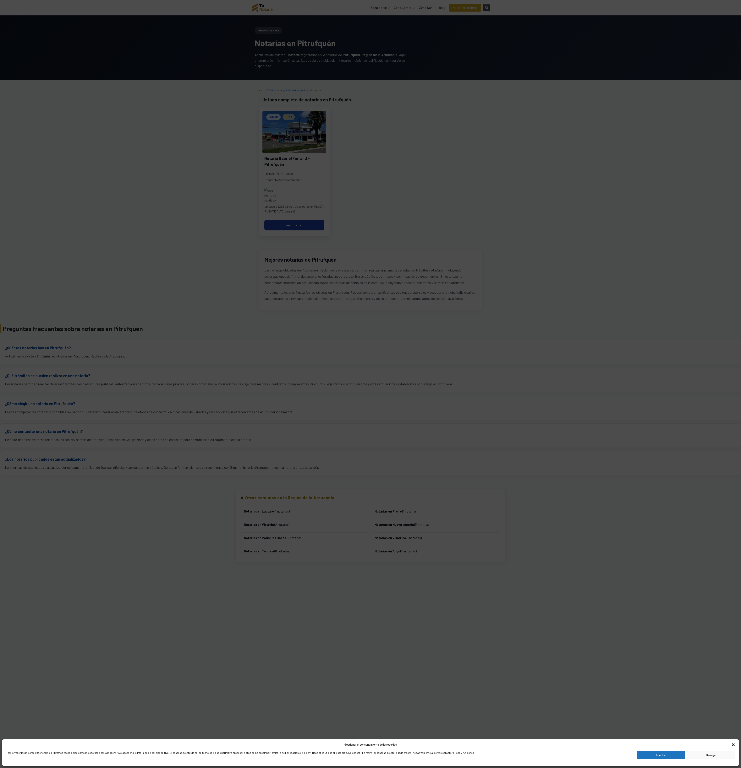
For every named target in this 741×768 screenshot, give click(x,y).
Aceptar (661, 755)
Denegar (711, 755)
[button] (733, 744)
